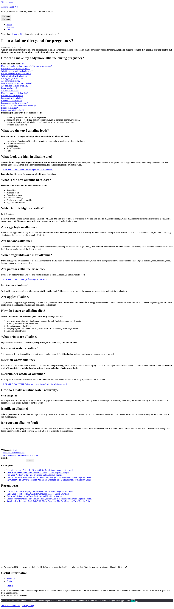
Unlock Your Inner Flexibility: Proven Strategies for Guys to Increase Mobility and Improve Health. (49, 477)
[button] (2, 598)
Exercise (10, 27)
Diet (8, 29)
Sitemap (10, 586)
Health (9, 24)
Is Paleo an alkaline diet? (13, 453)
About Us (11, 579)
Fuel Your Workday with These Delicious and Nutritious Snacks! (34, 475)
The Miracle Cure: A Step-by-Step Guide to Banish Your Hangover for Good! (40, 470)
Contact (10, 581)
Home (14, 34)
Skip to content (7, 2)
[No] (136, 601)
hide (23, 64)
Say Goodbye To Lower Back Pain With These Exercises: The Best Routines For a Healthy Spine (49, 480)
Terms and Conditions (10, 605)
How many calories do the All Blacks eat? (21, 455)
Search (30, 461)
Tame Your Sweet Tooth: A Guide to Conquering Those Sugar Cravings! (38, 472)
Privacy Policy (28, 605)
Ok (133, 601)
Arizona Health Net (9, 7)
